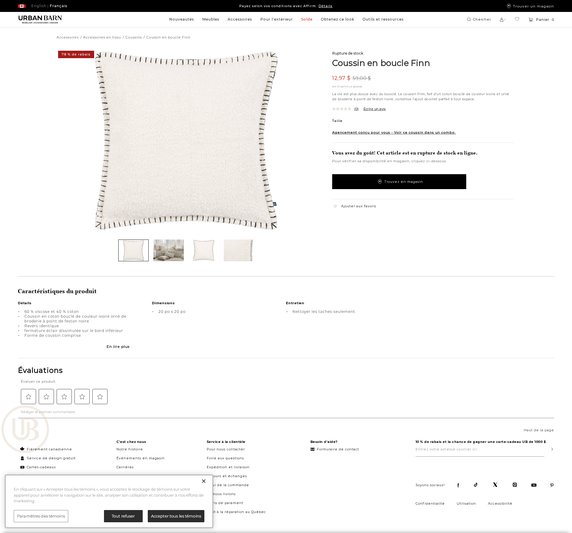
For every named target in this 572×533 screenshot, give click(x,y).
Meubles (210, 19)
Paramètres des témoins (41, 515)
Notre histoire (129, 449)
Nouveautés (181, 19)
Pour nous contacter (226, 449)
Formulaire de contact (338, 449)
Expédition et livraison (228, 467)
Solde (307, 19)
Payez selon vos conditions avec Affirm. (285, 6)
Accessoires (240, 19)
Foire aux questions (225, 458)
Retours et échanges (227, 476)
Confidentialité (430, 503)
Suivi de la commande (228, 485)
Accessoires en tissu (102, 37)
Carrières (125, 467)
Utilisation (466, 503)
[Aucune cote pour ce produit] (343, 109)
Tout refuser (123, 515)
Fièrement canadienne (49, 449)
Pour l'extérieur (276, 19)
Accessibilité (500, 503)
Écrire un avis (374, 109)
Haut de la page (539, 430)
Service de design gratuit (50, 458)
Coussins (133, 37)
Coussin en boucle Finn (381, 62)
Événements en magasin (140, 458)
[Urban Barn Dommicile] (40, 20)
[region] (109, 501)
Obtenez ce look (337, 19)
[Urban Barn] (25, 429)
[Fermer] (203, 481)
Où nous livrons (221, 494)
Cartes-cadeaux (41, 467)
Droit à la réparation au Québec (236, 512)
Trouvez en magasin (403, 182)
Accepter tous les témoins (176, 515)
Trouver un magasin (533, 6)
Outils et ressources (383, 19)
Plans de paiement (225, 503)
